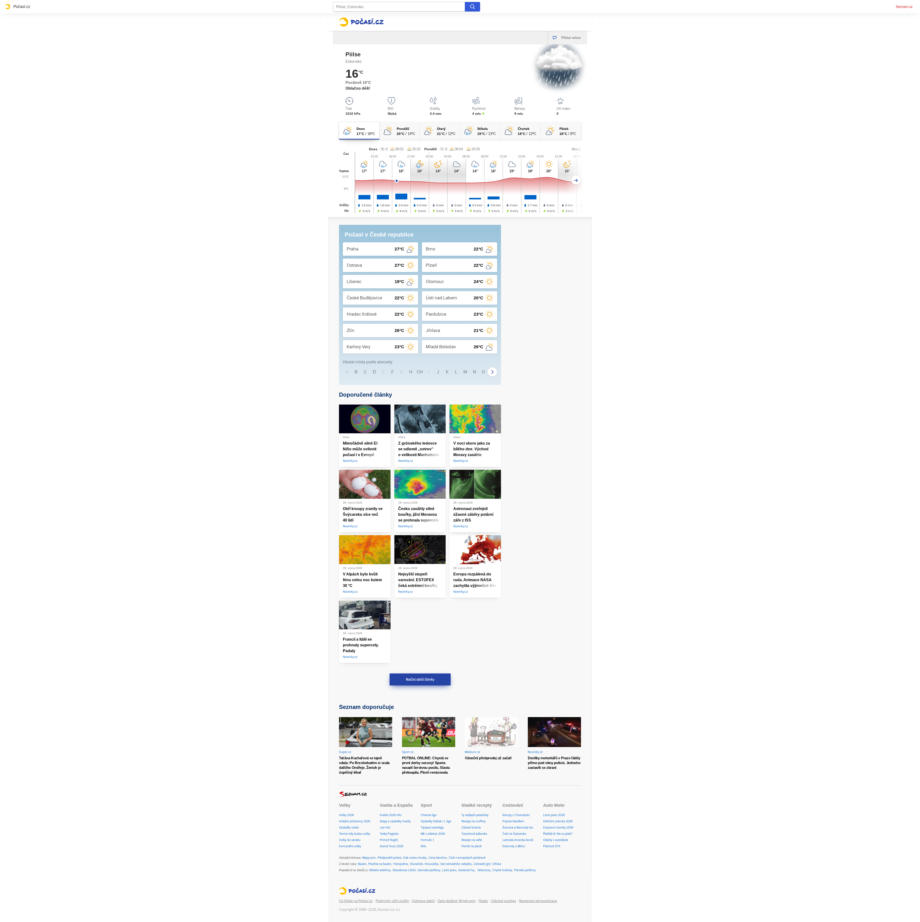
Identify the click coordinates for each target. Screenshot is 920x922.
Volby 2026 (346, 815)
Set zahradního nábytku (456, 864)
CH (420, 371)
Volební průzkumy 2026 (354, 821)
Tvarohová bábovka (474, 833)
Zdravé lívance (471, 827)
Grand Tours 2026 (391, 846)
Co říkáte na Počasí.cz (356, 901)
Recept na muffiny (473, 821)
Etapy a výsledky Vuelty (395, 821)
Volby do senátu (349, 840)
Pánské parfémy (525, 870)
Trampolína (400, 864)
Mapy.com (369, 857)
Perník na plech (471, 846)
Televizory (483, 870)
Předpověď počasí (389, 857)
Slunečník (416, 864)
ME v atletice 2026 (433, 833)
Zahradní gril (482, 864)
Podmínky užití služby (392, 901)
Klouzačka (431, 864)
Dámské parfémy (429, 870)
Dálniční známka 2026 (558, 821)
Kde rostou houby (414, 857)
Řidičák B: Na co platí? (558, 833)
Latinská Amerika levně (517, 840)
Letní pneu (449, 870)
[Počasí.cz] (361, 22)
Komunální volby (350, 846)
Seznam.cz (904, 7)
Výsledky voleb (349, 827)
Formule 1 (427, 840)
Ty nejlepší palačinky (475, 815)
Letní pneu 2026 (554, 815)
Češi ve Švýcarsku (514, 833)
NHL (424, 846)
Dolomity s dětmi (513, 846)
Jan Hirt (385, 827)
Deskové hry (466, 870)
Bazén (362, 864)
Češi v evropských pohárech (467, 857)
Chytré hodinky (502, 870)
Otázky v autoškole (555, 840)
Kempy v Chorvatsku (516, 815)
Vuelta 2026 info (391, 815)
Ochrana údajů (423, 901)
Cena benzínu (437, 857)
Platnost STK (551, 846)
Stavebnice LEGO (404, 870)
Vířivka (496, 864)
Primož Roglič (389, 840)
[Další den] (576, 180)
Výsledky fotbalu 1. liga (436, 821)
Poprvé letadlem (513, 821)
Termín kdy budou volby (354, 833)
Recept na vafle (471, 840)
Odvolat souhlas (503, 901)
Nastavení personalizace (538, 901)
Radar (483, 901)
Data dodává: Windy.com (457, 901)
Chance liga (429, 815)
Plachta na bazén (379, 864)
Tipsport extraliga (432, 827)
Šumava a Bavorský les (517, 827)
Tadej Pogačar (389, 833)
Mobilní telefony (380, 870)
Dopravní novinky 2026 (558, 827)
